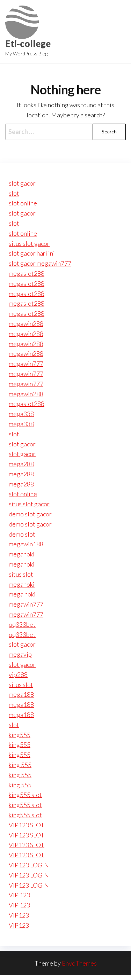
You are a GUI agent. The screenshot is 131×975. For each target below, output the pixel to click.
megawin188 (26, 544)
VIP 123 (19, 895)
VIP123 (19, 915)
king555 (19, 735)
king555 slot (25, 794)
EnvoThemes (79, 963)
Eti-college (28, 43)
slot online (23, 203)
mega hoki (22, 594)
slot (14, 193)
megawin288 (26, 323)
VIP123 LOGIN (29, 865)
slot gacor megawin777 (40, 263)
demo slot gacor (30, 514)
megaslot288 (26, 273)
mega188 (21, 694)
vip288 (18, 674)
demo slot (22, 534)
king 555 (20, 765)
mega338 (21, 414)
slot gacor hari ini (32, 253)
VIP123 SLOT (26, 825)
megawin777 (26, 363)
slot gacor (22, 183)
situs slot (21, 574)
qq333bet (22, 624)
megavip (20, 654)
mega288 (21, 464)
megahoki (22, 554)
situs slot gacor (29, 243)
